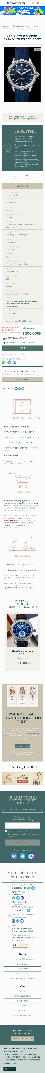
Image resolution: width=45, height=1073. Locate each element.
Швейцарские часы (21, 26)
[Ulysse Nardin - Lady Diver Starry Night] (22, 74)
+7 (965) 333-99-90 (12, 527)
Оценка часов (22, 969)
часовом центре (19, 461)
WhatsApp (4, 362)
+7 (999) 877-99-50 (19, 910)
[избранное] (37, 3)
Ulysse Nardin (12, 195)
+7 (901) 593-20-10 (19, 888)
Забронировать (22, 379)
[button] (38, 175)
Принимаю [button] (10, 1069)
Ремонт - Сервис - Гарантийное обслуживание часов (22, 904)
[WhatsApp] (22, 388)
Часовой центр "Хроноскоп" (22, 876)
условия (20, 831)
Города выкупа (22, 1006)
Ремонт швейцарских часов (22, 979)
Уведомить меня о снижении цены (20, 342)
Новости (22, 1011)
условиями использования (30, 1060)
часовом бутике (11, 585)
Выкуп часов (22, 964)
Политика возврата (22, 1015)
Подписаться (22, 842)
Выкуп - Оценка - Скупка (23, 885)
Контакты (22, 1001)
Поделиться (7, 388)
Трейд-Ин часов (22, 974)
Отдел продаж (18, 892)
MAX (14, 362)
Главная (5, 26)
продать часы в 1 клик (22, 1038)
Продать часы (22, 746)
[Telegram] (19, 388)
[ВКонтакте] (16, 388)
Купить (22, 348)
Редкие (37, 49)
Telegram (9, 362)
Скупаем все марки (22, 996)
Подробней (26, 510)
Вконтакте (14, 856)
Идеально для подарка (23, 959)
